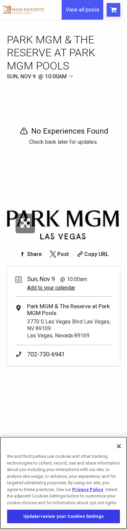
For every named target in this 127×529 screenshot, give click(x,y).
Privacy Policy (87, 489)
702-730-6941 (46, 354)
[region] (63, 483)
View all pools (82, 9)
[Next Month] (93, 84)
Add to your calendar (51, 288)
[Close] (118, 446)
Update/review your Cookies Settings (63, 516)
